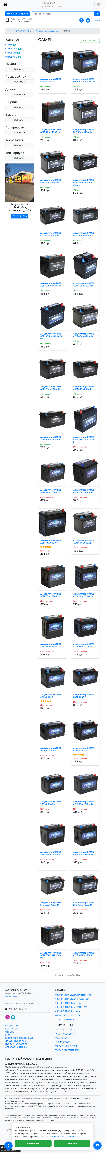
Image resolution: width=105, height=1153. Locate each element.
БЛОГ (8, 1035)
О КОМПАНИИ (12, 1025)
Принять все (33, 1143)
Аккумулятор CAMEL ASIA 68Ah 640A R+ (83, 491)
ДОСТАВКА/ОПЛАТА (65, 1029)
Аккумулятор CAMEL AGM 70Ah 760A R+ (50, 387)
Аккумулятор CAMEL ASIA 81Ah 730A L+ (83, 645)
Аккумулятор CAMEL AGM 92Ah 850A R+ (50, 438)
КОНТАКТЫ (11, 1028)
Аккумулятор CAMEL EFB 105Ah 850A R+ (83, 234)
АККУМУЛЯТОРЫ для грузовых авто (73, 999)
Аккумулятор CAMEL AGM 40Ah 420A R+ (83, 284)
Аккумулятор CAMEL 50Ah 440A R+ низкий (84, 80)
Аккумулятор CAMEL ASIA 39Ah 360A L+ (83, 595)
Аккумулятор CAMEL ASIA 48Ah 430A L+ (50, 130)
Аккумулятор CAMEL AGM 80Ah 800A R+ (83, 387)
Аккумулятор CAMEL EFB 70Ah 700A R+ (83, 903)
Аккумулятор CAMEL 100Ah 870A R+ (50, 749)
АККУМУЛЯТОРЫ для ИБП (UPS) (71, 1007)
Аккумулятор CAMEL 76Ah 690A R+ (50, 802)
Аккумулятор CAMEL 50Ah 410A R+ (50, 80)
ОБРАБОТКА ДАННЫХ (16, 1047)
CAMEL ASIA (13, 48)
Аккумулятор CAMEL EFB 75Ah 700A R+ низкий (83, 182)
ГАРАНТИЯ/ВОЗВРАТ (65, 1033)
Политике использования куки (62, 1136)
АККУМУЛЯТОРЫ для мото (68, 1003)
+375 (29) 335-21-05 (17, 1008)
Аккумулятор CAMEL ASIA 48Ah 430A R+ (50, 541)
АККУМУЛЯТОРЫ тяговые (68, 1011)
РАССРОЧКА (61, 1038)
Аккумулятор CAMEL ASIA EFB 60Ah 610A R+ (52, 284)
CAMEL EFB (12, 52)
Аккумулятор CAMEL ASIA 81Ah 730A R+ (50, 853)
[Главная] (8, 31)
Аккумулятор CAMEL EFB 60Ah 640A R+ (50, 181)
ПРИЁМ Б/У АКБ (62, 1042)
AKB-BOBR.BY (12, 990)
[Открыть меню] (98, 4)
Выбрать (18, 69)
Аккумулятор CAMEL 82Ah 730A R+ (83, 749)
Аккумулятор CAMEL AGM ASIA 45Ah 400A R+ (51, 336)
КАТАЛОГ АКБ (20, 216)
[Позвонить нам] (8, 1146)
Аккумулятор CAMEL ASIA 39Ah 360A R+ (50, 645)
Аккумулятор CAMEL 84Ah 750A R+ (83, 695)
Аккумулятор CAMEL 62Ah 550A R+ (50, 695)
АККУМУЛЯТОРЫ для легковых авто (73, 994)
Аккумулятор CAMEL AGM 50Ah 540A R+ (83, 541)
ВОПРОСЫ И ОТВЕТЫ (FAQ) (19, 1038)
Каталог (12, 39)
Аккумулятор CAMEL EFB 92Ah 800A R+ (50, 234)
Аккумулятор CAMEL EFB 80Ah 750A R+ (50, 903)
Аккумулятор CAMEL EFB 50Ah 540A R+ (83, 130)
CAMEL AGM (12, 57)
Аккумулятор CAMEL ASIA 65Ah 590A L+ (50, 595)
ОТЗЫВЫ (9, 1032)
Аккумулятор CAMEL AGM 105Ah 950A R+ (83, 954)
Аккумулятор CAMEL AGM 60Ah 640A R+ (83, 335)
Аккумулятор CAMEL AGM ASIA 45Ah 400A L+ (84, 439)
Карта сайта (11, 996)
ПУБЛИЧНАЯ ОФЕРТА (16, 1044)
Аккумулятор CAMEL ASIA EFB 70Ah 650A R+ (51, 955)
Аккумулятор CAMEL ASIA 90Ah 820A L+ (50, 491)
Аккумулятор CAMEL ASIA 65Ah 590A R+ (83, 853)
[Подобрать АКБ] (97, 1145)
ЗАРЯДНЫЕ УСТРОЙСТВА (68, 1015)
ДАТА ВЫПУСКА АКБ (15, 1041)
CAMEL (10, 44)
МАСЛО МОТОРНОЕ (64, 1019)
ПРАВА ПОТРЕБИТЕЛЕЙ (67, 1050)
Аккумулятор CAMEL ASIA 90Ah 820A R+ (83, 802)
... (89, 40)
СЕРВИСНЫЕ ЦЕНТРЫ (66, 1046)
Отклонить (72, 1143)
